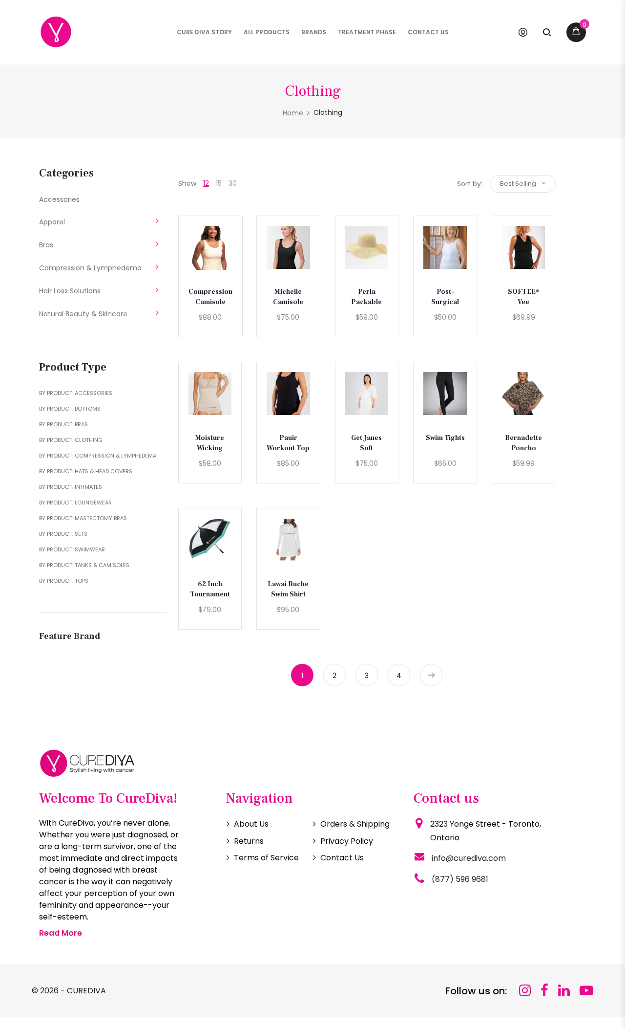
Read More (60, 933)
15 (219, 183)
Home (293, 113)
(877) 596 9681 (460, 879)
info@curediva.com (469, 858)
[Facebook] (544, 990)
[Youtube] (586, 990)
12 (206, 183)
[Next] (431, 675)
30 (233, 183)
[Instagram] (525, 990)
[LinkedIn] (564, 990)
